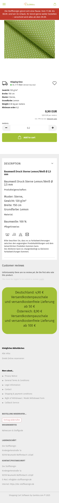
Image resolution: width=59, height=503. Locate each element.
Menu (4, 4)
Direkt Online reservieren (13, 358)
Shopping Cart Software (19, 495)
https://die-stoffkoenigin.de (22, 484)
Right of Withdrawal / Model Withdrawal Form (24, 398)
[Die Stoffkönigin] (29, 4)
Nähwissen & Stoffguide (12, 430)
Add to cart (29, 137)
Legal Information (12, 385)
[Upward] (51, 499)
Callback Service (12, 402)
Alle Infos (6, 353)
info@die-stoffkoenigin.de (20, 479)
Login (41, 279)
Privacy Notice (11, 376)
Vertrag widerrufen (12, 420)
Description (12, 163)
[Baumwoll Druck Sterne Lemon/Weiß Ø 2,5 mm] (29, 39)
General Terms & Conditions (17, 380)
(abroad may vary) (29, 85)
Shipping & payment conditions (18, 394)
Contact (8, 389)
